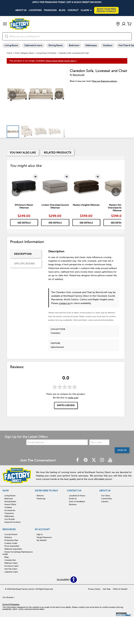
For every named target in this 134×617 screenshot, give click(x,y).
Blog (62, 10)
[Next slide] (116, 192)
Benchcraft (78, 75)
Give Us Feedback (77, 501)
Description (23, 253)
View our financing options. (104, 81)
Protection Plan (11, 540)
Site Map (106, 589)
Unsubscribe (10, 560)
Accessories (9, 510)
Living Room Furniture (46, 53)
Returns (40, 495)
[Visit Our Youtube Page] (110, 460)
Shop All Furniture (12, 522)
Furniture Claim (11, 566)
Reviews (72, 504)
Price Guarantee (11, 546)
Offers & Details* (120, 589)
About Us (20, 10)
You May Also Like (23, 152)
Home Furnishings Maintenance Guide (17, 553)
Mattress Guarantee (13, 549)
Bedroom (74, 45)
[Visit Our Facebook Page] (78, 460)
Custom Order (10, 543)
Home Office (10, 504)
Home (9, 53)
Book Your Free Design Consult (106, 10)
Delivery (8, 537)
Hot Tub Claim (10, 569)
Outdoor (107, 45)
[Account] (123, 24)
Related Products (57, 152)
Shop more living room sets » (61, 60)
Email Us (73, 498)
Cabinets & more (33, 45)
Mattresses (91, 45)
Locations (35, 10)
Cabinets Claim (11, 572)
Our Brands (9, 519)
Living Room (11, 45)
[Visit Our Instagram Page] (102, 460)
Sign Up (122, 450)
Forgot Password (44, 537)
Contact (73, 10)
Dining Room (56, 45)
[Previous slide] (16, 192)
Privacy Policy (94, 589)
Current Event (10, 534)
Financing (50, 10)
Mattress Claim (11, 563)
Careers (104, 501)
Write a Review (66, 405)
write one (73, 397)
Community (106, 498)
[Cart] (129, 24)
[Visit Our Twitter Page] (94, 460)
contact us (64, 303)
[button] (5, 24)
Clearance (9, 513)
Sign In (40, 534)
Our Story (105, 495)
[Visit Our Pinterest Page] (86, 460)
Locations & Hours (77, 495)
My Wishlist (41, 540)
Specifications (24, 263)
